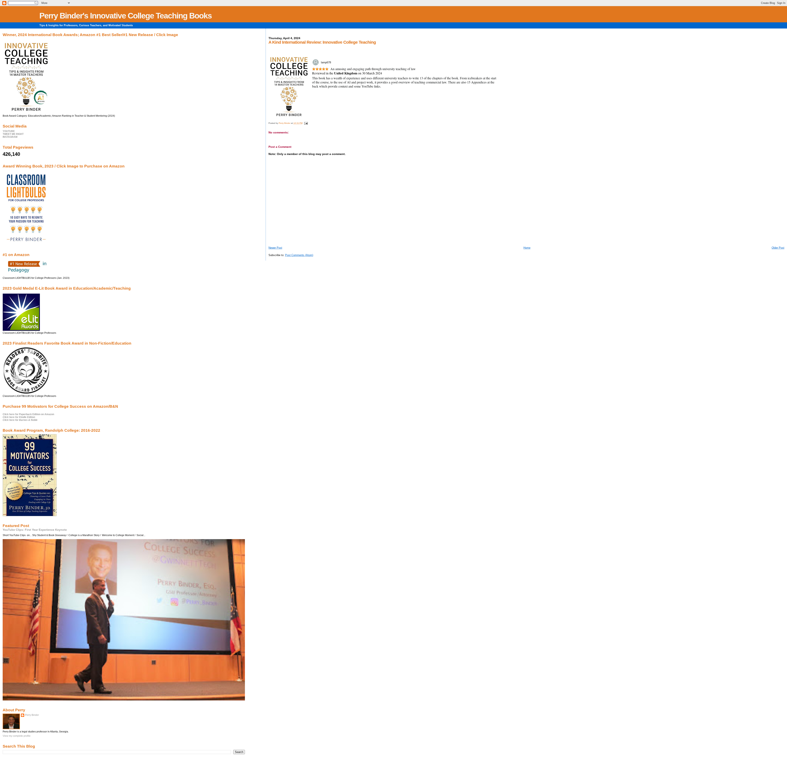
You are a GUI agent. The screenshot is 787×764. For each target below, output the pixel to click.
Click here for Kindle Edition (19, 417)
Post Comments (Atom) (299, 255)
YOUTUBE (9, 131)
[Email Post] (305, 123)
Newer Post (275, 247)
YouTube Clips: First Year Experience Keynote (35, 529)
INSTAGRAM (10, 136)
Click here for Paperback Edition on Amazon (28, 414)
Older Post (778, 247)
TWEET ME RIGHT (13, 134)
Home (526, 247)
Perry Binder (32, 715)
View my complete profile (17, 735)
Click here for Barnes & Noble (20, 420)
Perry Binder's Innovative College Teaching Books (125, 15)
